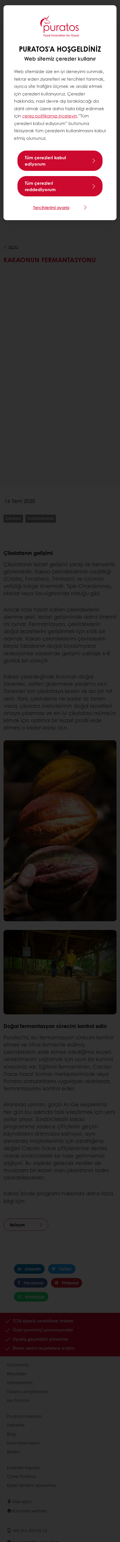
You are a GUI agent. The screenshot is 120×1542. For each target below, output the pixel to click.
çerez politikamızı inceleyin (49, 116)
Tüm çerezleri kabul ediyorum (45, 160)
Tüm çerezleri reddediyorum (40, 186)
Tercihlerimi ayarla (51, 207)
